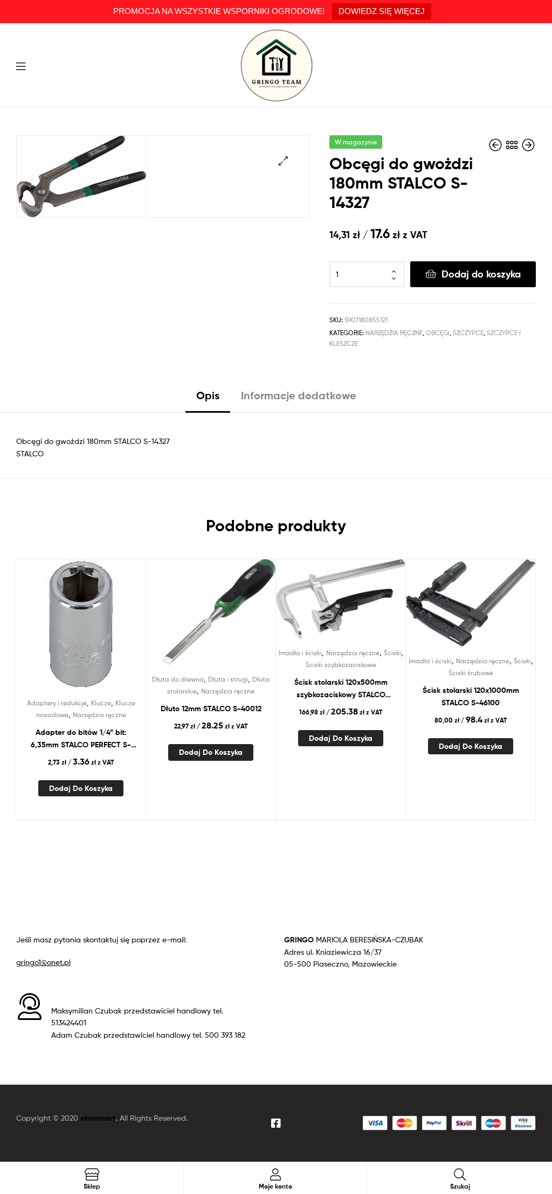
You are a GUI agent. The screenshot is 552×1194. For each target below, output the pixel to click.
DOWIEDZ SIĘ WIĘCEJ (382, 11)
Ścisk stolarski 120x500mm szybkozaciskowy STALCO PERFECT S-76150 (341, 688)
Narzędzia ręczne (394, 333)
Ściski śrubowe (470, 673)
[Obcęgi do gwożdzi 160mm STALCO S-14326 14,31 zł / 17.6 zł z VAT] (496, 145)
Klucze (101, 703)
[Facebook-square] (276, 1123)
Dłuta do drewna (178, 679)
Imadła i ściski (300, 653)
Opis (207, 395)
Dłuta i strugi (228, 679)
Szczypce (468, 333)
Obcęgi (438, 333)
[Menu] (20, 65)
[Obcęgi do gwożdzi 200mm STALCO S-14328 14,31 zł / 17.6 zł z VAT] (528, 145)
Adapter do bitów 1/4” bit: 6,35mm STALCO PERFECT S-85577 (81, 739)
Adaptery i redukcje (57, 703)
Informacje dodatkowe (298, 395)
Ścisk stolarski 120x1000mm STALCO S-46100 (471, 696)
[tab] (207, 399)
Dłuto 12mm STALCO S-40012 (211, 708)
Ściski (392, 653)
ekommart (97, 1118)
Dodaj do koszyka (481, 274)
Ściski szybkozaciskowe (341, 665)
